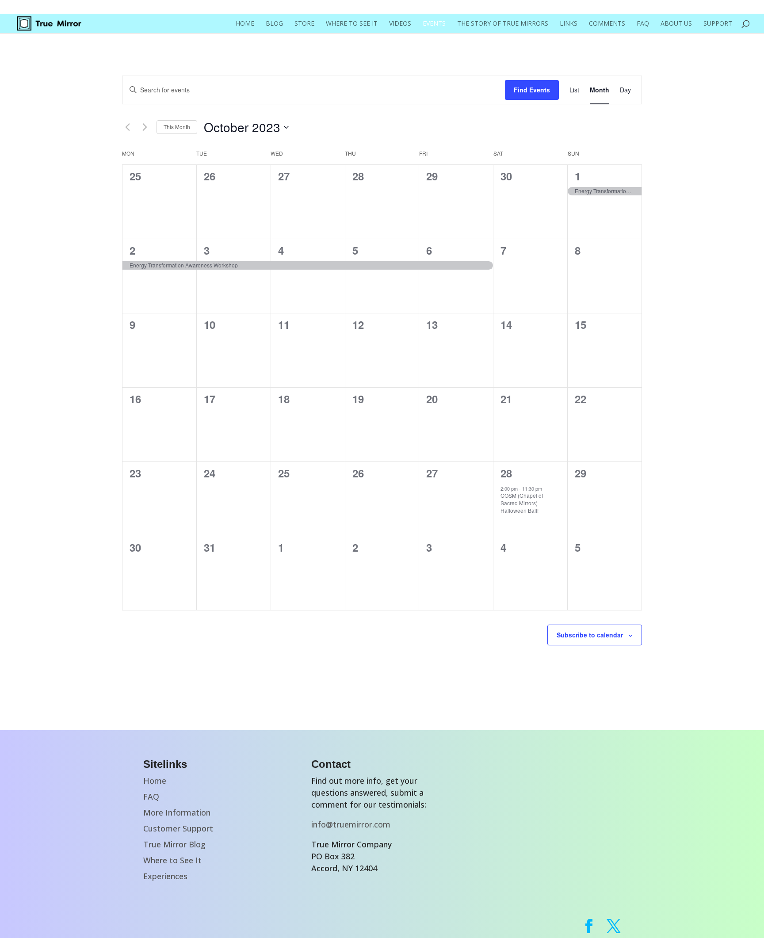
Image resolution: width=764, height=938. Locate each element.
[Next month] (144, 127)
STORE (304, 23)
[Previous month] (127, 127)
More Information (176, 812)
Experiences (165, 876)
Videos (400, 23)
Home (245, 23)
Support (717, 23)
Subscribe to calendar (590, 634)
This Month (177, 126)
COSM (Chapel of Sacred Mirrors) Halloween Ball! (521, 503)
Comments (607, 23)
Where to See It (352, 23)
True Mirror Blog (174, 844)
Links (568, 23)
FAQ (643, 23)
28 (506, 472)
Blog (274, 23)
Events (434, 23)
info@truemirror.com (350, 824)
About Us (676, 23)
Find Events (532, 89)
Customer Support (178, 828)
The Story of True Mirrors (502, 23)
